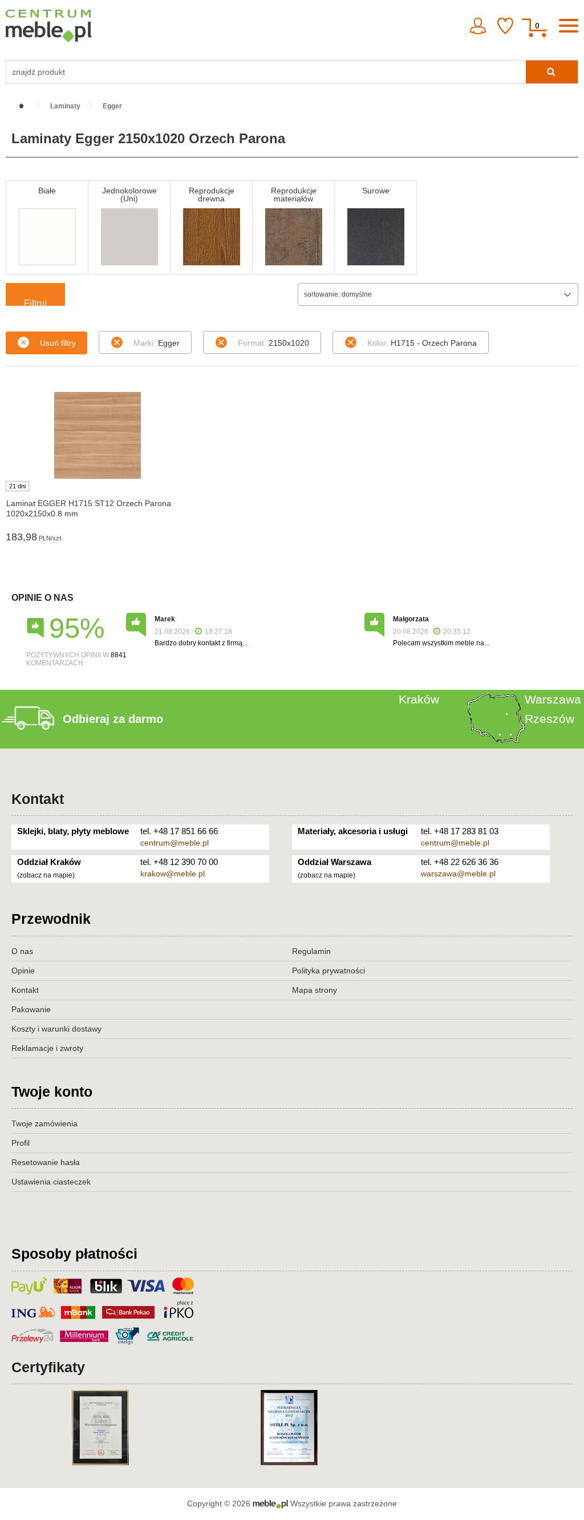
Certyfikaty (48, 1367)
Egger (156, 342)
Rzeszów (549, 718)
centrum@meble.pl (174, 842)
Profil (20, 1142)
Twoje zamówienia (44, 1123)
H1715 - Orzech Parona (422, 342)
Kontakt (37, 799)
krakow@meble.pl (172, 873)
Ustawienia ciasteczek (51, 1181)
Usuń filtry (58, 342)
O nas (22, 951)
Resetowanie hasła (45, 1162)
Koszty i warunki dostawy (56, 1028)
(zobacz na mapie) (46, 875)
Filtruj (35, 302)
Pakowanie (31, 1009)
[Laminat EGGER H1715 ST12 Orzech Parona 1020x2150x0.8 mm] (97, 435)
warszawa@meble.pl (458, 873)
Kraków (419, 699)
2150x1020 (273, 342)
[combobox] (438, 294)
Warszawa (553, 699)
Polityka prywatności (328, 970)
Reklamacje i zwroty (47, 1048)
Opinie (23, 970)
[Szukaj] (552, 71)
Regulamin (311, 951)
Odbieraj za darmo (113, 719)
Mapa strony (314, 990)
